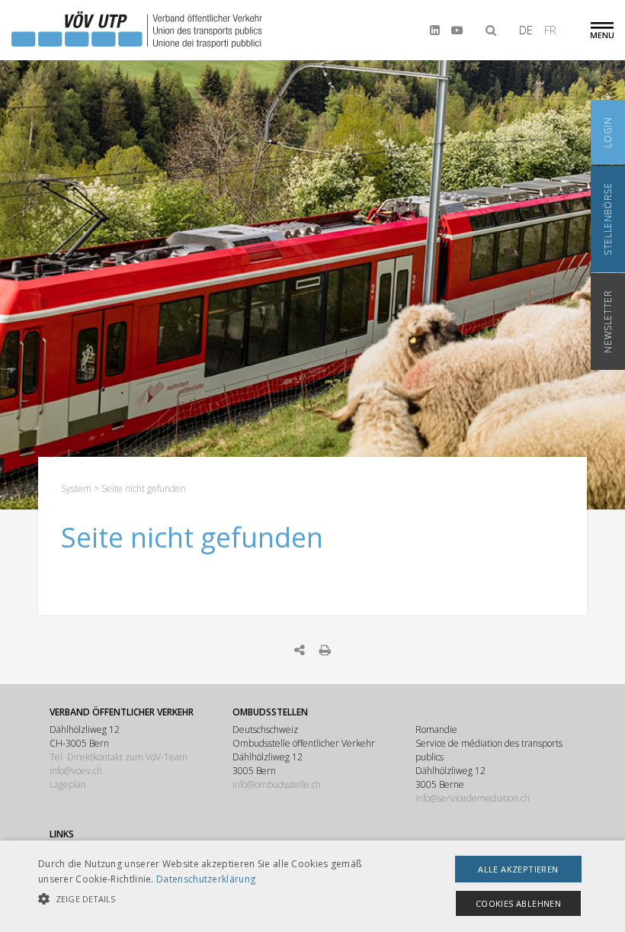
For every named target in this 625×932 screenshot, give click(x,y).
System (76, 488)
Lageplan (68, 784)
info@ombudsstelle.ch (276, 784)
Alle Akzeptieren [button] (518, 869)
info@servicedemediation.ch (472, 798)
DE (526, 29)
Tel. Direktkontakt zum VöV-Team (119, 756)
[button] (216, 899)
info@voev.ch (76, 770)
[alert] (312, 886)
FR (550, 29)
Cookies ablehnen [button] (518, 903)
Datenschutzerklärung (205, 879)
